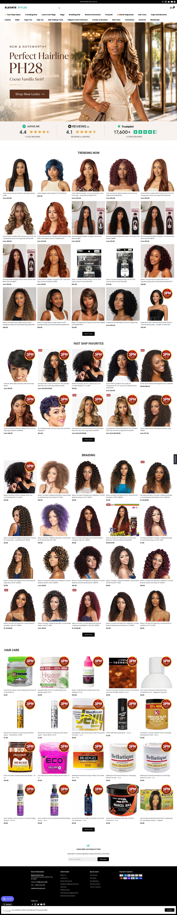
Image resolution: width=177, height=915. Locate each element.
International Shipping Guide (69, 893)
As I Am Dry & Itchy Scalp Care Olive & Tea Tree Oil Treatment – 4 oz (88, 819)
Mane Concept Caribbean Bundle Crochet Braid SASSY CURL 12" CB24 (54, 624)
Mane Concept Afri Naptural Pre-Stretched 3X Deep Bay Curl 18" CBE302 (19, 582)
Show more (88, 334)
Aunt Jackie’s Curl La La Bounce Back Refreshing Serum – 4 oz (54, 819)
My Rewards (93, 875)
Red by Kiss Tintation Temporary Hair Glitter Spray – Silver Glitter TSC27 (53, 734)
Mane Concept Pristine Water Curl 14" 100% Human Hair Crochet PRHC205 (86, 280)
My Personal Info (95, 884)
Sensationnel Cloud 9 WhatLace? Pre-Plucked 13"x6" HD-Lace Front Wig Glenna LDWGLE (121, 429)
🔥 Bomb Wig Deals (125, 14)
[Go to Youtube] (172, 2)
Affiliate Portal (65, 890)
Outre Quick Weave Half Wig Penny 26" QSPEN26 (156, 383)
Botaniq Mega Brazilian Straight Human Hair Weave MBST (86, 237)
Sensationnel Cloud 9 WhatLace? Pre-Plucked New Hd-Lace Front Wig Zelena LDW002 (87, 429)
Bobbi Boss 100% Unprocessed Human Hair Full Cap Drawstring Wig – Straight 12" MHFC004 (156, 323)
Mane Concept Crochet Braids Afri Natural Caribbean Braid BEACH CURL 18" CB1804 (86, 624)
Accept (169, 910)
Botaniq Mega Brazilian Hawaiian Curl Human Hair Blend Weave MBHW (157, 237)
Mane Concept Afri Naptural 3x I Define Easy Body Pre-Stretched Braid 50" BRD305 (121, 539)
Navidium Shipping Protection (69, 884)
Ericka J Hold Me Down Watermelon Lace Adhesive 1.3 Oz (85, 691)
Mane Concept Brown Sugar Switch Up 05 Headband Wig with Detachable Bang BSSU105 (53, 323)
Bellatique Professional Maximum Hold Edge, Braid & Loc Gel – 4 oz (121, 777)
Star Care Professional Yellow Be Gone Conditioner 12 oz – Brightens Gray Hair (153, 691)
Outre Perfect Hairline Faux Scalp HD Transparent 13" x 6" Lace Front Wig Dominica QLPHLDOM (121, 386)
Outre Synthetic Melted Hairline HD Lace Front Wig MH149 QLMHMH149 (121, 194)
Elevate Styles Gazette (67, 896)
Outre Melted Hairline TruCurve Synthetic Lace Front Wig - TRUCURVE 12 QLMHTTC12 (87, 194)
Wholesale (154, 20)
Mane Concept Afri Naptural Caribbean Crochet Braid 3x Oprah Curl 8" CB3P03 (54, 582)
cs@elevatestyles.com (38, 888)
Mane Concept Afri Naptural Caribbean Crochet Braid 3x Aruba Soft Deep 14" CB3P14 (156, 582)
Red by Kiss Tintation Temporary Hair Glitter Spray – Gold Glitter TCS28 (19, 734)
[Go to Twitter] (169, 2)
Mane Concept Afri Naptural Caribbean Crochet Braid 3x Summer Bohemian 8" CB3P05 (88, 582)
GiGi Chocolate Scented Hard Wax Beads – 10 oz (19, 777)
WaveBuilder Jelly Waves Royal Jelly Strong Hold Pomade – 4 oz (88, 734)
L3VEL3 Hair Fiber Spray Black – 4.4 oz (118, 733)
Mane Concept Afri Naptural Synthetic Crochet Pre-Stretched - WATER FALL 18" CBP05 (20, 539)
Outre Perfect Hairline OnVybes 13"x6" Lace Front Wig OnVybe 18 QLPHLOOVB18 (53, 280)
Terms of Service (95, 887)
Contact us (63, 878)
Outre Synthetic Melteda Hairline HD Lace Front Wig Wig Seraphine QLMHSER (20, 429)
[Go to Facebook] (163, 2)
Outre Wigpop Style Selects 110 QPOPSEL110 (51, 193)
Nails (17, 20)
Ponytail (108, 14)
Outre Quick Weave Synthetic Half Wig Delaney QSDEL (19, 194)
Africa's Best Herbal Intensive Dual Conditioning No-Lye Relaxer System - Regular (156, 819)
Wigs (62, 14)
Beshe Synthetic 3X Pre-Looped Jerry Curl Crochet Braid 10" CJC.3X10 (86, 385)
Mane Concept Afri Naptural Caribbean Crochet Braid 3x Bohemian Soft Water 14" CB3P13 (122, 624)
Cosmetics (129, 20)
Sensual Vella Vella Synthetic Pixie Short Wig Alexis (19, 385)
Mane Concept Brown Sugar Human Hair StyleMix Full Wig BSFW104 (88, 323)
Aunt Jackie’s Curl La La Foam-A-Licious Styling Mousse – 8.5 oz (19, 819)
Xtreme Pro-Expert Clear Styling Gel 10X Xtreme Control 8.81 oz (20, 691)
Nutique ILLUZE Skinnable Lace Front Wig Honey (122, 322)
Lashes (8, 20)
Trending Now (31, 14)
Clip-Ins (40, 20)
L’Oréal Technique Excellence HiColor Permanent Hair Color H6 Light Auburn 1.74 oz (122, 691)
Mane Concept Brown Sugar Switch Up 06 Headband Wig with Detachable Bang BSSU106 (19, 323)
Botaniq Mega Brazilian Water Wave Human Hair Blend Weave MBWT (19, 280)
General (142, 20)
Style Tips (63, 887)
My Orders (93, 878)
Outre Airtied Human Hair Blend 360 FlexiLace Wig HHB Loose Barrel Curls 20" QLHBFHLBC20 (54, 237)
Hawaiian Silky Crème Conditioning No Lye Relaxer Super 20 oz (52, 691)
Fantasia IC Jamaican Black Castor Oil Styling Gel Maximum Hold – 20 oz (155, 734)
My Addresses (94, 881)
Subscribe (103, 859)
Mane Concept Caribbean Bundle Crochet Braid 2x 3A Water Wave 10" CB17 (54, 539)
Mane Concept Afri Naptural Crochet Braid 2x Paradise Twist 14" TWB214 (19, 624)
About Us (63, 875)
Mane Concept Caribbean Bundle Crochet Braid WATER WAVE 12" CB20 (122, 582)
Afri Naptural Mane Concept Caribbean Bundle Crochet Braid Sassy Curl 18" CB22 (156, 539)
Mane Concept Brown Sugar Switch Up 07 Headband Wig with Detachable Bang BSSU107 (156, 280)
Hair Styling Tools (55, 20)
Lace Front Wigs (49, 14)
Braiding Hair (74, 14)
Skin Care (116, 20)
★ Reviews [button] (175, 459)
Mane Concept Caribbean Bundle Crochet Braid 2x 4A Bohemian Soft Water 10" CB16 (54, 496)
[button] (173, 3)
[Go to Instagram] (166, 2)
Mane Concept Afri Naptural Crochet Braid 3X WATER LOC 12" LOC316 (155, 624)
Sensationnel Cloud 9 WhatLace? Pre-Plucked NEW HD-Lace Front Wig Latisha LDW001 (53, 385)
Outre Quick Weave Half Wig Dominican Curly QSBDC (155, 429)
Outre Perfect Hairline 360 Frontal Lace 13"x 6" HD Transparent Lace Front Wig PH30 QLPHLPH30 (19, 237)
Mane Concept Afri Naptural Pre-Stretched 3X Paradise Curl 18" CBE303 (122, 496)
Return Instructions (66, 881)
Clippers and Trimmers (77, 20)
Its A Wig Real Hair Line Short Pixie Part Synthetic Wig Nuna (54, 429)
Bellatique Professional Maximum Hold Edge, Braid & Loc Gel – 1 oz (155, 777)
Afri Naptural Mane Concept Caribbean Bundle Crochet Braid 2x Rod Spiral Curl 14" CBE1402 (156, 496)
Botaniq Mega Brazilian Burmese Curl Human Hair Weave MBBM (122, 237)
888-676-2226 (42, 882)
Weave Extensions (93, 14)
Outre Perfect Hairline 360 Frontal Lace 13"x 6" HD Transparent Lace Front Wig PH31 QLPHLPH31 (157, 194)
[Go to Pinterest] (175, 2)
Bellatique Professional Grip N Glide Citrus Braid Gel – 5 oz (88, 777)
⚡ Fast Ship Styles (13, 14)
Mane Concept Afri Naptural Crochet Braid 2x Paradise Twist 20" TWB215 (87, 539)
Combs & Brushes (100, 20)
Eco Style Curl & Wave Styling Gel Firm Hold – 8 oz (53, 777)
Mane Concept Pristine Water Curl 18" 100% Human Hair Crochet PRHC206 (120, 280)
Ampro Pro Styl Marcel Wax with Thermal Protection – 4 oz (120, 819)
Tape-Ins (28, 20)
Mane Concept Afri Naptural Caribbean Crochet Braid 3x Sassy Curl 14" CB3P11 (88, 496)
